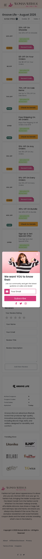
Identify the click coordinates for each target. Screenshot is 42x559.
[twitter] (21, 304)
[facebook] (16, 304)
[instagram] (25, 304)
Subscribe (20, 298)
